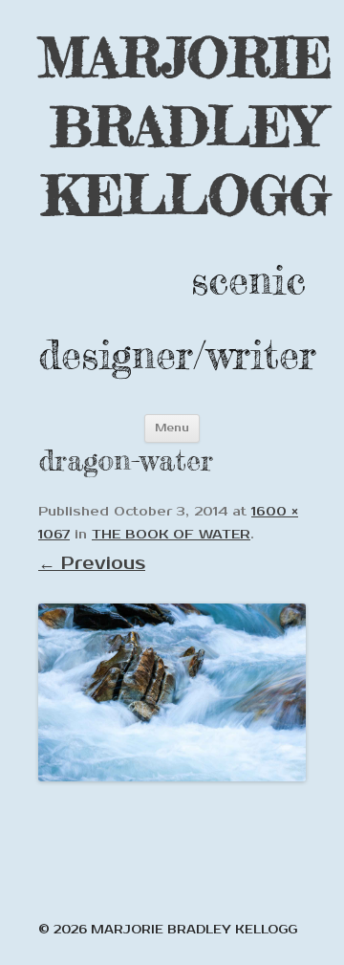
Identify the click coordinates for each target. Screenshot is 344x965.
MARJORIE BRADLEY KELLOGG (185, 126)
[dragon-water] (172, 692)
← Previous (91, 563)
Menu (172, 428)
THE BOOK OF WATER (171, 534)
